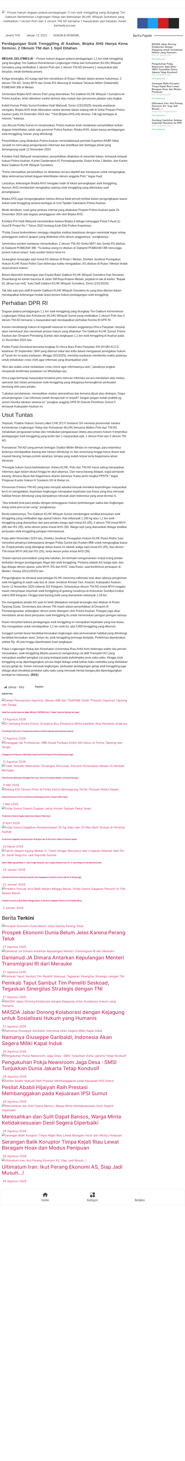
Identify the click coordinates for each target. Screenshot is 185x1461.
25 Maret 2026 (12, 846)
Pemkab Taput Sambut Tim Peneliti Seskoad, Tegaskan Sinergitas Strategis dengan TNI (55, 986)
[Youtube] (163, 23)
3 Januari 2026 (12, 908)
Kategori (92, 1200)
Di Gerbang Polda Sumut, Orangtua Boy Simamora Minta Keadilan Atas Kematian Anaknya (37, 731)
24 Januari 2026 (13, 869)
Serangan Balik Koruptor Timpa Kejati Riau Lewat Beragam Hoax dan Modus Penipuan (60, 1145)
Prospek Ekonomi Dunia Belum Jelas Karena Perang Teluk (63, 935)
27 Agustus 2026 (14, 947)
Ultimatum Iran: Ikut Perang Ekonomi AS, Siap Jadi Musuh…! (62, 1170)
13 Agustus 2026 (14, 719)
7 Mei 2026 (10, 804)
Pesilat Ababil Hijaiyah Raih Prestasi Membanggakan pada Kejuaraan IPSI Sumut (54, 1090)
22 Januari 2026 (13, 884)
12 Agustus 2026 (14, 761)
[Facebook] (142, 23)
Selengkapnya (158, 59)
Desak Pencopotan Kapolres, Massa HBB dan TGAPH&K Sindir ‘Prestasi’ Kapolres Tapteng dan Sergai (40, 712)
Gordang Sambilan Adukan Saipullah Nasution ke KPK (167, 121)
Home (45, 1200)
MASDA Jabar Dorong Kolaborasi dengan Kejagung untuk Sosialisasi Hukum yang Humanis (63, 1015)
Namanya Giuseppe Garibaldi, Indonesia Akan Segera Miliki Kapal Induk (57, 1040)
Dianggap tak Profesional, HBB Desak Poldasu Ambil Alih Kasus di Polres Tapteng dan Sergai (37, 755)
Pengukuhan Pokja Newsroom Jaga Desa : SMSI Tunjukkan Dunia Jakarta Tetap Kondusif (59, 1065)
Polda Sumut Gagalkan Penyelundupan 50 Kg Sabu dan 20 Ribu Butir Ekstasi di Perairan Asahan (39, 839)
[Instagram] (174, 23)
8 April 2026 (11, 823)
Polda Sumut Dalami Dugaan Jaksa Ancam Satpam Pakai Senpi (26, 816)
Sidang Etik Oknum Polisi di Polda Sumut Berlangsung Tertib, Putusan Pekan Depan (35, 797)
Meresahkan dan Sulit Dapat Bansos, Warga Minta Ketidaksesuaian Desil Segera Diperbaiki (61, 1120)
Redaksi (140, 1200)
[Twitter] (153, 23)
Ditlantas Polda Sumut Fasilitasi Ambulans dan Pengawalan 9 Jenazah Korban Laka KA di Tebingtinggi (41, 877)
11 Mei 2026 (10, 785)
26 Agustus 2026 (14, 1051)
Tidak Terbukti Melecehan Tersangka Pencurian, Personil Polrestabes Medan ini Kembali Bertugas (40, 778)
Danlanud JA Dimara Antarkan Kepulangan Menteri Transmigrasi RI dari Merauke (63, 960)
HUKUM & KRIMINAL (66, 35)
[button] (55, 687)
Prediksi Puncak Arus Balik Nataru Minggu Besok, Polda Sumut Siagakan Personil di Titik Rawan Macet (42, 901)
